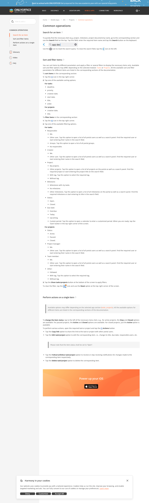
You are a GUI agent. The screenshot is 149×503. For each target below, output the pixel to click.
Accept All (59, 493)
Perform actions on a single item (23, 44)
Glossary (16, 52)
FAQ (14, 63)
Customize (43, 493)
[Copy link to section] (62, 32)
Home (45, 20)
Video (15, 57)
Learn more (104, 488)
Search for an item (20, 35)
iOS (64, 20)
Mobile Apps (55, 20)
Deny (27, 493)
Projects (71, 20)
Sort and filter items (21, 39)
